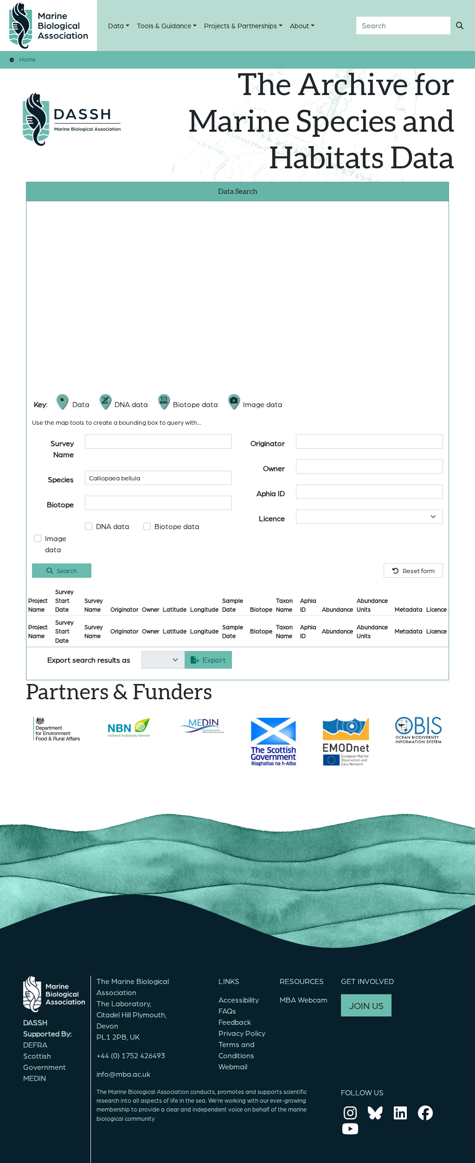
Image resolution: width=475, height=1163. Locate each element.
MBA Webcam (303, 999)
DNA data (112, 526)
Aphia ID (271, 493)
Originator (267, 443)
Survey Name (62, 448)
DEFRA (35, 1044)
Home (27, 59)
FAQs (227, 1011)
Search (67, 570)
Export (214, 660)
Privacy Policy (241, 1033)
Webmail (232, 1066)
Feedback (234, 1022)
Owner (274, 468)
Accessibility (238, 999)
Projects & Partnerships (240, 25)
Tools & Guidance (164, 25)
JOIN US (366, 1005)
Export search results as (88, 660)
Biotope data (176, 526)
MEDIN (34, 1078)
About (299, 25)
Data (116, 25)
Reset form (419, 570)
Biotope (60, 504)
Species (61, 479)
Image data (55, 543)
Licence (272, 518)
